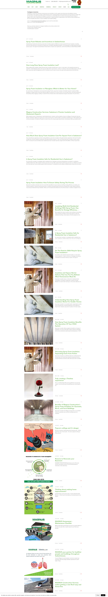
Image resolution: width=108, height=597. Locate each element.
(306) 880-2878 (54, 1)
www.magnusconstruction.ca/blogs (38, 20)
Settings (97, 595)
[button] (68, 4)
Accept (103, 595)
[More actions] (81, 39)
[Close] (106, 595)
